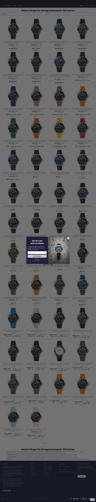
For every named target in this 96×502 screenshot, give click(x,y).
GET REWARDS (37, 256)
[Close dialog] (68, 238)
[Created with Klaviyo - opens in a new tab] (48, 264)
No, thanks (37, 260)
